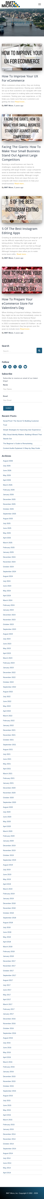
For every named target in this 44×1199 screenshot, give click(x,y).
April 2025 (7, 538)
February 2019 (9, 894)
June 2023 (7, 644)
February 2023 (9, 663)
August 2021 (8, 749)
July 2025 (7, 523)
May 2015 (7, 1110)
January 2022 (8, 725)
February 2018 (9, 951)
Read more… (20, 102)
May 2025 (7, 533)
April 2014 (7, 1173)
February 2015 (9, 1125)
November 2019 (9, 850)
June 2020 (7, 817)
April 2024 (7, 596)
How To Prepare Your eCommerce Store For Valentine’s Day (17, 303)
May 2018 (7, 937)
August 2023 (8, 634)
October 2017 (8, 971)
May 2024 (7, 591)
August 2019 (8, 865)
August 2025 (8, 519)
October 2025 (8, 509)
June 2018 (7, 932)
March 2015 (7, 1120)
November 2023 (9, 620)
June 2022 (7, 701)
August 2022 (8, 692)
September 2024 (9, 571)
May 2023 (7, 648)
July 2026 (7, 466)
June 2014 (7, 1163)
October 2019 (8, 855)
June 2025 (7, 528)
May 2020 (7, 821)
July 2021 (7, 754)
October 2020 (8, 798)
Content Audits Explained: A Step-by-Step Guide (21, 448)
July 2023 (7, 639)
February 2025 (9, 547)
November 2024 (9, 562)
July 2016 (7, 1043)
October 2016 (8, 1028)
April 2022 (7, 711)
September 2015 (9, 1091)
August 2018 (8, 923)
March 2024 (7, 600)
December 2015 (9, 1076)
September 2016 (9, 1033)
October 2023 (8, 624)
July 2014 (7, 1158)
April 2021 (7, 769)
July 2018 (7, 927)
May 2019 (7, 879)
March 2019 (7, 889)
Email (5, 396)
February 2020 (9, 836)
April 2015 (7, 1115)
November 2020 (9, 793)
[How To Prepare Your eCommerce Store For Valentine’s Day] (22, 280)
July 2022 (7, 696)
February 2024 (9, 605)
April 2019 (7, 884)
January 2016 (8, 1072)
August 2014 (8, 1153)
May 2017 (7, 995)
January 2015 (8, 1129)
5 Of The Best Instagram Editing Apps (19, 231)
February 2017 (9, 1009)
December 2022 (9, 672)
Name (5, 385)
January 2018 (8, 956)
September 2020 (9, 802)
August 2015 (8, 1096)
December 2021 (9, 730)
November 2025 (9, 504)
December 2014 (9, 1134)
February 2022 (9, 721)
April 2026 (7, 480)
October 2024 (8, 567)
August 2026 (8, 461)
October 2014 (8, 1144)
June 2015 (7, 1105)
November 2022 (9, 677)
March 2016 (7, 1062)
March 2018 (7, 947)
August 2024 (8, 576)
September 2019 (9, 860)
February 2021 (9, 778)
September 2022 (9, 687)
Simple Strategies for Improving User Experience (22, 430)
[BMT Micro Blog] (12, 4)
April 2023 (7, 653)
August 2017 (8, 980)
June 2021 (7, 759)
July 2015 (7, 1100)
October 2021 (8, 740)
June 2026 (7, 470)
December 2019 (9, 846)
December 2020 (9, 788)
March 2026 (7, 485)
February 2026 (9, 490)
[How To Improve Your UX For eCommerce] (22, 57)
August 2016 (8, 1038)
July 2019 (7, 870)
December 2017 (9, 961)
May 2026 (7, 475)
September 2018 (9, 918)
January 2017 (8, 1014)
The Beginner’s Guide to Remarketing (17, 443)
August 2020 (8, 807)
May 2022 (7, 706)
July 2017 (7, 985)
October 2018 (8, 913)
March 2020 (7, 831)
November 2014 (9, 1139)
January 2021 (8, 783)
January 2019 (8, 898)
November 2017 (9, 966)
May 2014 (7, 1168)
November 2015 (9, 1081)
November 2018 (9, 908)
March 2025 (7, 543)
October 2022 (8, 682)
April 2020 (7, 826)
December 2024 (9, 557)
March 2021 (7, 773)
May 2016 (7, 1052)
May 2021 (7, 764)
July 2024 (7, 581)
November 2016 (9, 1023)
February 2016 (9, 1067)
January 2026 (8, 494)
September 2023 (9, 629)
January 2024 (8, 610)
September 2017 (9, 975)
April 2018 (7, 942)
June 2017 (7, 990)
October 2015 (8, 1086)
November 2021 (9, 735)
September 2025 (9, 514)
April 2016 (7, 1057)
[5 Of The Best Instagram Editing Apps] (22, 209)
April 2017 (7, 999)
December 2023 (9, 615)
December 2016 (9, 1019)
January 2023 (8, 668)
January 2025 (8, 552)
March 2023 (7, 658)
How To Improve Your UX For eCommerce (20, 78)
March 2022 (7, 716)
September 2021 (9, 745)
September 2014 (9, 1149)
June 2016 (7, 1048)
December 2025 (9, 499)
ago (18, 106)
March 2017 (7, 1004)
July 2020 (7, 812)
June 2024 (7, 586)
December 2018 (9, 903)
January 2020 (8, 841)
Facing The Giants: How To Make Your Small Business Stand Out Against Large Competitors (21, 153)
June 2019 (7, 874)
